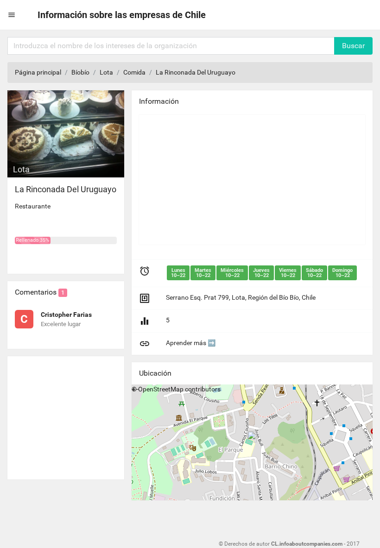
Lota (106, 72)
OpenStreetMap (161, 389)
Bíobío (80, 72)
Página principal (38, 72)
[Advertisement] (65, 414)
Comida (134, 72)
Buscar (353, 45)
